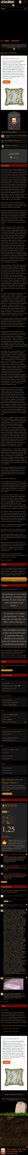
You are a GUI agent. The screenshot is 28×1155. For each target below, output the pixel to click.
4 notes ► (4, 882)
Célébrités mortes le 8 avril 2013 (10, 1028)
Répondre (6, 907)
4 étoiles (3, 817)
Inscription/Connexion (14, 905)
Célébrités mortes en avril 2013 (10, 1031)
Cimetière (7, 40)
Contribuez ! (15, 158)
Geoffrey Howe (21, 494)
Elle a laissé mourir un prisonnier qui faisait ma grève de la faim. (15, 866)
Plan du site (11, 1100)
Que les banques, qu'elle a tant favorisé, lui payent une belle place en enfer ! (15, 874)
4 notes (9, 815)
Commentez (6, 862)
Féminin (8, 690)
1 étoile (3, 821)
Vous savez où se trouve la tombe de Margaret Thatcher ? (14, 579)
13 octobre (15, 135)
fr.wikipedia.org (8, 560)
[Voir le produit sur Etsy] (14, 96)
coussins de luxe (16, 76)
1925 (19, 135)
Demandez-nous (7, 793)
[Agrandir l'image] (23, 87)
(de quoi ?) (19, 140)
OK (14, 48)
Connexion (25, 2)
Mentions (23, 1098)
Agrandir (6, 82)
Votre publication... (5, 1001)
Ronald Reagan (4, 417)
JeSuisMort (7, 2)
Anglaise (7, 135)
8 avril (14, 749)
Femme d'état (14, 702)
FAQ (19, 1098)
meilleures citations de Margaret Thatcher (10, 655)
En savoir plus (18, 47)
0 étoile (3, 823)
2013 (8, 137)
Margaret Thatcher (15, 40)
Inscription (25, 1)
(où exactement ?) (13, 145)
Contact (17, 1100)
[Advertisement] (14, 25)
